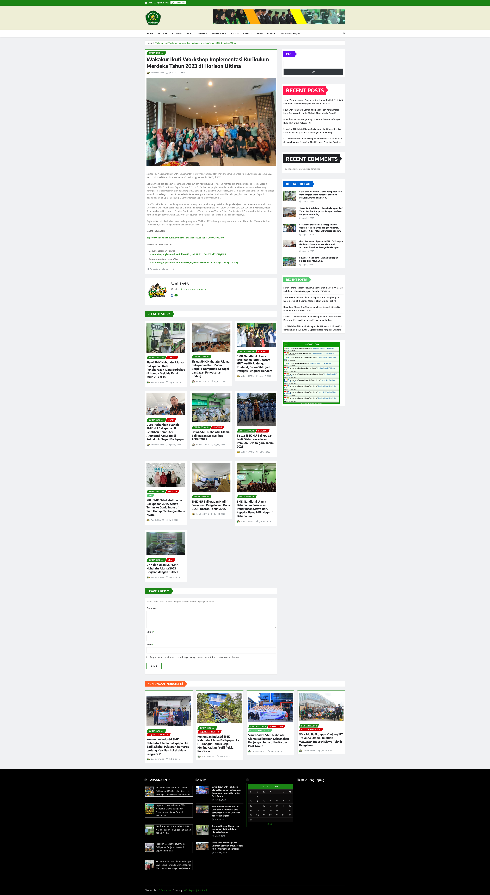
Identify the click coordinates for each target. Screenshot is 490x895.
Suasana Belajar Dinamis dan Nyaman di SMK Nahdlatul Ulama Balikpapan (226, 829)
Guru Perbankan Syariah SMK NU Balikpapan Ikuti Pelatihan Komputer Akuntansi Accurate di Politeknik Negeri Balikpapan (165, 432)
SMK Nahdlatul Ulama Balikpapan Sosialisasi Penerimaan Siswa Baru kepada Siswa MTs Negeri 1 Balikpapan (255, 509)
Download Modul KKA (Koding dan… (324, 348)
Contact (272, 33)
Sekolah (163, 33)
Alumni (234, 33)
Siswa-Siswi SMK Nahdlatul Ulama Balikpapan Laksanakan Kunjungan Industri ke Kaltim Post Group (268, 740)
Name (150, 631)
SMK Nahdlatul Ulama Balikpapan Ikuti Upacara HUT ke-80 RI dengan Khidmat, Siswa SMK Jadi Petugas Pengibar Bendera (254, 363)
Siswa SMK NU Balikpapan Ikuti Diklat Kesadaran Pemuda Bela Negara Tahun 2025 (255, 441)
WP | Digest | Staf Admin (196, 890)
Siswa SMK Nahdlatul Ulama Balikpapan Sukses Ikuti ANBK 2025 (211, 435)
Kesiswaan (218, 33)
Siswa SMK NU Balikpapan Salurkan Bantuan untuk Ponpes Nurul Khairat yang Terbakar (227, 845)
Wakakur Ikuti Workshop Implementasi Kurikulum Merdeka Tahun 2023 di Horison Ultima (195, 43)
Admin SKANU (157, 72)
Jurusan (202, 33)
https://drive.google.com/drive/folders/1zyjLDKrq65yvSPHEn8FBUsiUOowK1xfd (185, 237)
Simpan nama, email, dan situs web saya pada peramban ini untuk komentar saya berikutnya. (194, 657)
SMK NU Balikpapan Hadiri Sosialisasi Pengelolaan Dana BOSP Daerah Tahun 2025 (211, 505)
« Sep (269, 823)
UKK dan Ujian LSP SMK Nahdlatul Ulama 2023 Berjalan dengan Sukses (162, 568)
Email (149, 644)
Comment (151, 608)
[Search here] (344, 33)
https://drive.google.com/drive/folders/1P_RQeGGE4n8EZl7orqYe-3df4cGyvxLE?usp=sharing (193, 262)
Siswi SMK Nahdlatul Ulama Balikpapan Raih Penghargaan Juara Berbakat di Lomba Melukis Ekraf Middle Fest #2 (165, 370)
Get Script (304, 403)
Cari (289, 54)
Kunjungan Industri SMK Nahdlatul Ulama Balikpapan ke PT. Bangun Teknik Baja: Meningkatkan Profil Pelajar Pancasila (218, 744)
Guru (190, 33)
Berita (247, 33)
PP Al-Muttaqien (290, 33)
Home (150, 33)
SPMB (260, 33)
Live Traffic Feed (312, 344)
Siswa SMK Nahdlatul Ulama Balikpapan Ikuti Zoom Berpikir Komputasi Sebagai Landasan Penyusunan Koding (211, 369)
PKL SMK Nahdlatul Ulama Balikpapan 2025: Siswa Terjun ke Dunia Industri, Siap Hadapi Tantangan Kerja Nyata (165, 507)
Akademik (177, 33)
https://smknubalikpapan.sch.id (195, 289)
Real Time (311, 403)
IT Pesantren (165, 890)
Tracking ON (318, 403)
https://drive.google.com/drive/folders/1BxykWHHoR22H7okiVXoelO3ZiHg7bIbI (187, 254)
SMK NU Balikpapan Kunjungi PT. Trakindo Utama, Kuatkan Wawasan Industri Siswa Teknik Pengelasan (321, 739)
